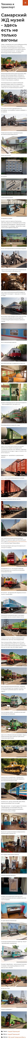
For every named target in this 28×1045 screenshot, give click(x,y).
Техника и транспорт (8, 5)
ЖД (9, 1037)
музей (12, 1037)
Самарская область (20, 1037)
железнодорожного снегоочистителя (17, 541)
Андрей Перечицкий (14, 1031)
